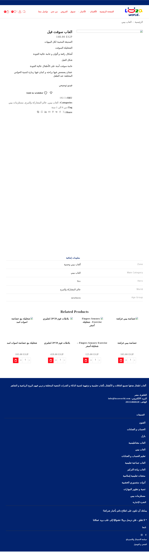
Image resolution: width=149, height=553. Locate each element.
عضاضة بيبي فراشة (127, 343)
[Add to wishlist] (138, 323)
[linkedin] (46, 112)
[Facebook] (60, 112)
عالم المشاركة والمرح (36, 102)
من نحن (54, 12)
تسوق (72, 12)
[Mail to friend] (49, 112)
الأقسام (93, 12)
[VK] (56, 112)
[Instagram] (142, 535)
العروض (64, 12)
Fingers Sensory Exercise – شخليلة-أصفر (92, 344)
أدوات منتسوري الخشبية (133, 482)
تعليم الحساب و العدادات (133, 456)
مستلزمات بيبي (16, 102)
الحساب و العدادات (136, 429)
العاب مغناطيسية (137, 443)
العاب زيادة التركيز (136, 469)
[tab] (73, 257)
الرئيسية (139, 22)
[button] (121, 360)
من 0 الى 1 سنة (59, 107)
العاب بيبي (126, 22)
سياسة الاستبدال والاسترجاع (136, 539)
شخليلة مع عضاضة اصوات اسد (22, 343)
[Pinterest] (53, 112)
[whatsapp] (42, 112)
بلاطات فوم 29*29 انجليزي (57, 343)
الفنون (142, 422)
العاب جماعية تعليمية (135, 463)
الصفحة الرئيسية (107, 12)
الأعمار (83, 12)
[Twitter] (63, 112)
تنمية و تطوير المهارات (134, 489)
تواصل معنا (43, 12)
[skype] (38, 112)
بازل (143, 436)
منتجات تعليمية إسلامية (134, 476)
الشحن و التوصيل (140, 544)
